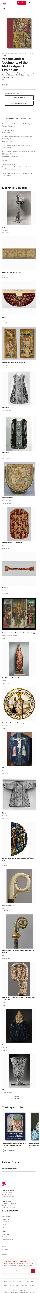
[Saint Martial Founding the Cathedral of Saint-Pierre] (19, 839)
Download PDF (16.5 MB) (19, 103)
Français (26, 1281)
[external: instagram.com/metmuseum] (10, 1210)
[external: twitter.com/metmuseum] (5, 1210)
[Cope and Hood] (19, 479)
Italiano (33, 1281)
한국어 (17, 1285)
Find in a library (18, 97)
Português (19, 1281)
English (5, 1281)
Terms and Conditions (10, 1290)
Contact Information (28, 1290)
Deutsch (5, 1285)
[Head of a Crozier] (19, 886)
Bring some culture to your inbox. (15, 1261)
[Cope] (19, 298)
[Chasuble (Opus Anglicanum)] (19, 524)
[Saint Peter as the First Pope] (19, 659)
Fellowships (5, 1252)
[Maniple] (19, 569)
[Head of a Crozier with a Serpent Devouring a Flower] (19, 931)
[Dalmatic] (19, 794)
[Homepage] (5, 3)
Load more (18, 1098)
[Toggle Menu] (34, 2)
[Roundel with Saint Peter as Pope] (19, 704)
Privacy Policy (20, 1290)
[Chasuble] (19, 389)
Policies (4, 1224)
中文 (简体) (24, 1285)
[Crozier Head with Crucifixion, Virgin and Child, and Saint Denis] (19, 979)
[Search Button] (29, 2)
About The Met (6, 1216)
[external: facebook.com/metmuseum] (2, 1210)
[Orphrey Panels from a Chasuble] (19, 343)
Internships (5, 1254)
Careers (4, 1246)
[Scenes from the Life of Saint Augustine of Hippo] (19, 614)
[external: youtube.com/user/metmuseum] (14, 1210)
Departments (5, 1219)
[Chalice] (19, 1071)
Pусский (32, 1285)
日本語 (12, 1285)
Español (11, 1281)
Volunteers (5, 1249)
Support (4, 1231)
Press (3, 1227)
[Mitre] (19, 208)
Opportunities (6, 1244)
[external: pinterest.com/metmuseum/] (7, 1210)
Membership (5, 1234)
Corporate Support (7, 1239)
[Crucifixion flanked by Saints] (19, 253)
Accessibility (5, 1221)
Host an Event (6, 1237)
